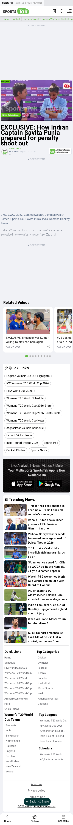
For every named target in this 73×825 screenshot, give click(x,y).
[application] (36, 100)
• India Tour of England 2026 (51, 736)
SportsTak (7, 3)
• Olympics (42, 662)
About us (36, 784)
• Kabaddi (41, 678)
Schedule (9, 662)
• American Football (47, 698)
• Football (41, 667)
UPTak (28, 3)
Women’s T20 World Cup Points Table (18, 688)
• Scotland (10, 756)
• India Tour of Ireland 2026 (50, 741)
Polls (7, 703)
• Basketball (43, 683)
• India (7, 730)
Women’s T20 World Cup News (18, 693)
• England (9, 751)
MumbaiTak (38, 3)
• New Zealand (12, 766)
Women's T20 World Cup (18, 673)
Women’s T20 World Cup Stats (18, 683)
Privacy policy (36, 790)
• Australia (10, 725)
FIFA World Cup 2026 (15, 667)
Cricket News (11, 708)
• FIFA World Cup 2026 (51, 725)
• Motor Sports (44, 688)
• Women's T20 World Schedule (50, 754)
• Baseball (42, 703)
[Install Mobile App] (54, 11)
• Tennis (41, 673)
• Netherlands (12, 740)
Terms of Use (36, 797)
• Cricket (41, 657)
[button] (28, 330)
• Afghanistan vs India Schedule (51, 759)
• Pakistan (10, 745)
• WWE (40, 693)
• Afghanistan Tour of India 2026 (51, 731)
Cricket (16, 19)
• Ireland (8, 771)
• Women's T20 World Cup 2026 (53, 721)
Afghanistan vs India (16, 698)
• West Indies (11, 761)
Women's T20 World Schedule (15, 678)
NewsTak (19, 3)
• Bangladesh (11, 735)
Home (5, 19)
